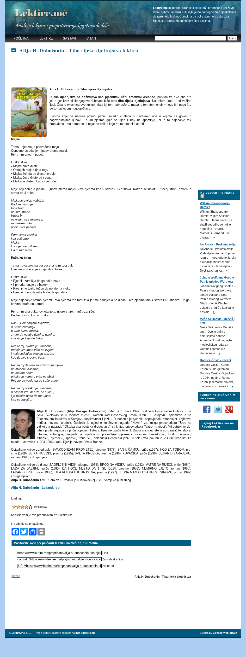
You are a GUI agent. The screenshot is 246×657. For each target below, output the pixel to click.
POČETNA (21, 38)
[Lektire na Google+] (229, 404)
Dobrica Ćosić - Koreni (215, 360)
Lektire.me (18, 632)
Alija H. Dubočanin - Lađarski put (35, 487)
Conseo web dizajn (225, 632)
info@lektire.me (85, 632)
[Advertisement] (98, 70)
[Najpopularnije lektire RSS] (202, 193)
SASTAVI (69, 38)
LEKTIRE (46, 38)
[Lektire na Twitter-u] (218, 407)
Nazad (16, 576)
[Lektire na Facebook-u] (207, 407)
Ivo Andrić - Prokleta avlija (218, 244)
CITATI (91, 38)
